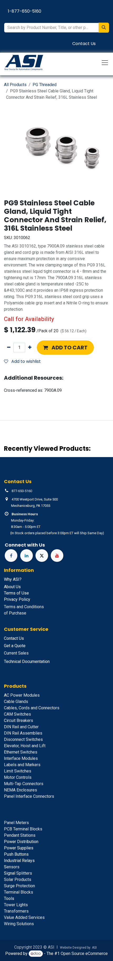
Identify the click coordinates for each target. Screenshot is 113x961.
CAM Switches (17, 714)
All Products (15, 84)
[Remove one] (9, 347)
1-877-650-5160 (24, 11)
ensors (11, 866)
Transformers (16, 911)
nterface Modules (21, 758)
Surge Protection (19, 885)
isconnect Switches (23, 739)
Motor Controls (18, 777)
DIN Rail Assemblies (23, 733)
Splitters (18, 873)
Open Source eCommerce (84, 953)
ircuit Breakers (18, 720)
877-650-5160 (22, 491)
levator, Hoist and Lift (24, 745)
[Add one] (30, 347)
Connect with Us (25, 545)
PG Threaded (44, 84)
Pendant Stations (19, 835)
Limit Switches (17, 771)
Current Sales (16, 653)
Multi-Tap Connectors (23, 783)
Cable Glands (16, 701)
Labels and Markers (22, 764)
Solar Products (17, 879)
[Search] (104, 28)
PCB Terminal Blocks (23, 828)
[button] (65, 347)
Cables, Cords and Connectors (31, 707)
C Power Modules (22, 695)
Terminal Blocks (18, 892)
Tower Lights (16, 904)
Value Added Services (24, 917)
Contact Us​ (84, 44)
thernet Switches (20, 752)
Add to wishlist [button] (25, 361)
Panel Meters (16, 822)
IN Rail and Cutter (21, 726)
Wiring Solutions (19, 923)
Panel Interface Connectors (29, 796)
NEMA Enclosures (20, 789)
